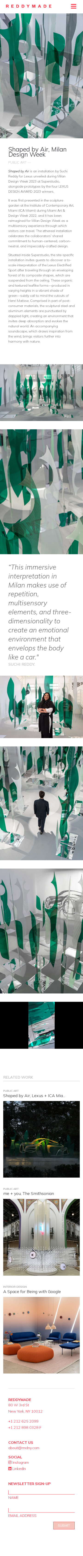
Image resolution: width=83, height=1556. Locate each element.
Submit (64, 1525)
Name (13, 1497)
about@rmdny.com (23, 1447)
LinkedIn (19, 1468)
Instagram (20, 1462)
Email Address (22, 1515)
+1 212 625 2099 (23, 1421)
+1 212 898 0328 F (24, 1427)
